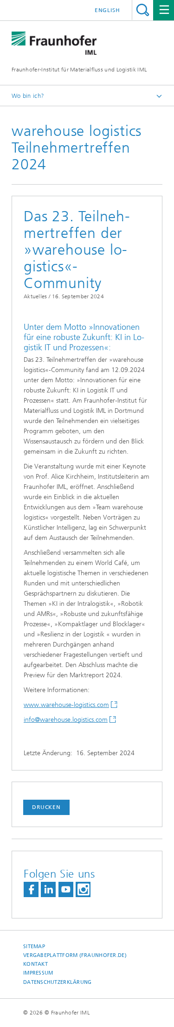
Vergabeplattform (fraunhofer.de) (75, 955)
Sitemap (34, 947)
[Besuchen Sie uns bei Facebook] (31, 889)
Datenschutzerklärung (57, 982)
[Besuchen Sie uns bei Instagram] (83, 889)
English (107, 10)
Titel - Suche (142, 10)
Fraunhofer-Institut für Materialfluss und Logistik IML (79, 69)
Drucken (46, 807)
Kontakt (35, 964)
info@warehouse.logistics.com (66, 720)
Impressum (38, 973)
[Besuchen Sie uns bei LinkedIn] (48, 889)
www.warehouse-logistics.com (66, 705)
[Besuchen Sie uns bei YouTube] (65, 889)
